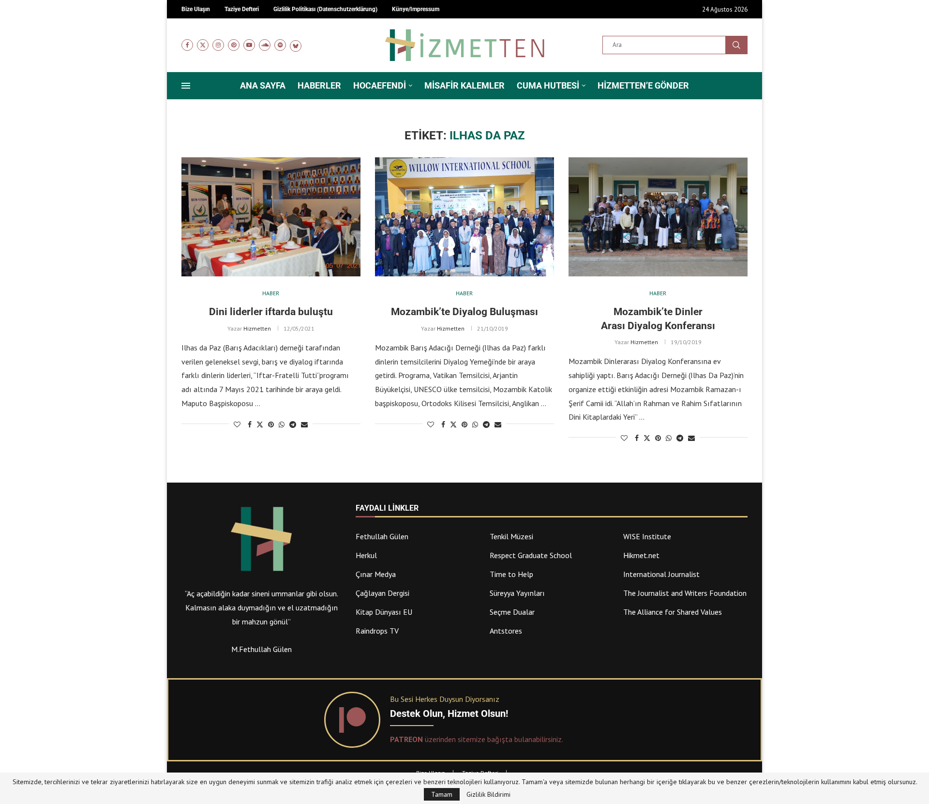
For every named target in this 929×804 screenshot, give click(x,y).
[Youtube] (249, 45)
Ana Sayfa (262, 85)
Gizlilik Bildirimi (488, 794)
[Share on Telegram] (292, 424)
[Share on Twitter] (259, 424)
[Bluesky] (295, 45)
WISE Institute (647, 536)
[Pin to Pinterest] (271, 424)
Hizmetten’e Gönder (643, 85)
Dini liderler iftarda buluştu (271, 312)
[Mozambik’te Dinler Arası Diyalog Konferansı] (658, 217)
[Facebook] (187, 45)
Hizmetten (257, 328)
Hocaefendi (379, 85)
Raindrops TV (377, 631)
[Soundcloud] (264, 45)
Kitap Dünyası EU (384, 612)
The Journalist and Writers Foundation (685, 593)
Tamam (441, 794)
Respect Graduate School (531, 555)
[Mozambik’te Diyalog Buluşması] (464, 217)
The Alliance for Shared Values (672, 612)
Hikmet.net (641, 555)
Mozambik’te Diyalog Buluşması (464, 312)
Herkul (366, 555)
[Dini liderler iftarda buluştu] (270, 217)
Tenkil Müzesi (511, 536)
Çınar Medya (376, 574)
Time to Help (511, 574)
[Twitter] (203, 45)
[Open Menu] (185, 85)
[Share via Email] (304, 424)
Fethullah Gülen (382, 536)
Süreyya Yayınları (517, 593)
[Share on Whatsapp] (282, 424)
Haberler (319, 85)
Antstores (506, 631)
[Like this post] (237, 424)
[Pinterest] (234, 45)
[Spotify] (280, 45)
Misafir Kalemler (464, 85)
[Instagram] (218, 45)
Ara (736, 45)
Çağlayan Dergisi (382, 593)
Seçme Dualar (512, 612)
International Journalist (661, 574)
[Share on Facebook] (250, 424)
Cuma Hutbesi (548, 85)
